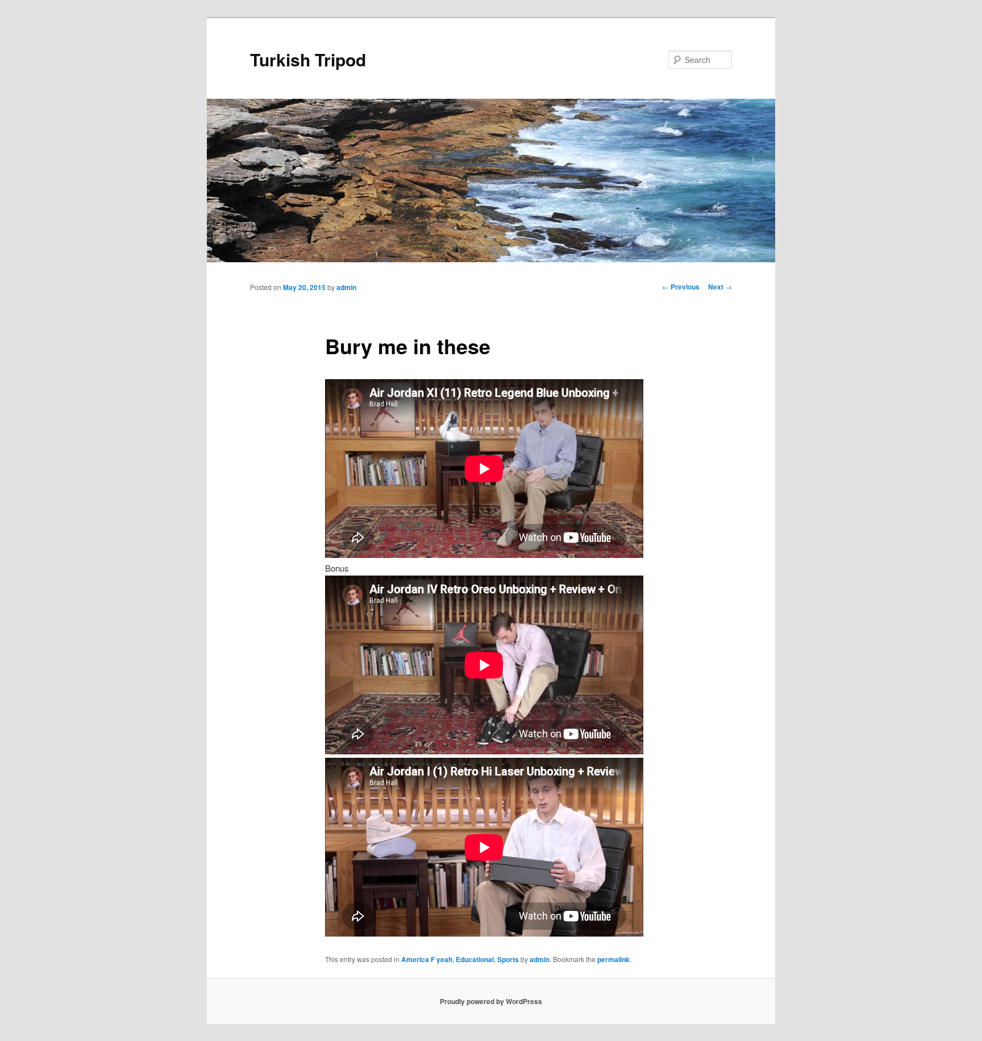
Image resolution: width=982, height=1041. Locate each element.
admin (346, 287)
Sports (508, 959)
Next (720, 287)
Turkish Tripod (308, 59)
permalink (613, 959)
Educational (475, 959)
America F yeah (426, 959)
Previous (681, 287)
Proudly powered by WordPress (491, 1001)
